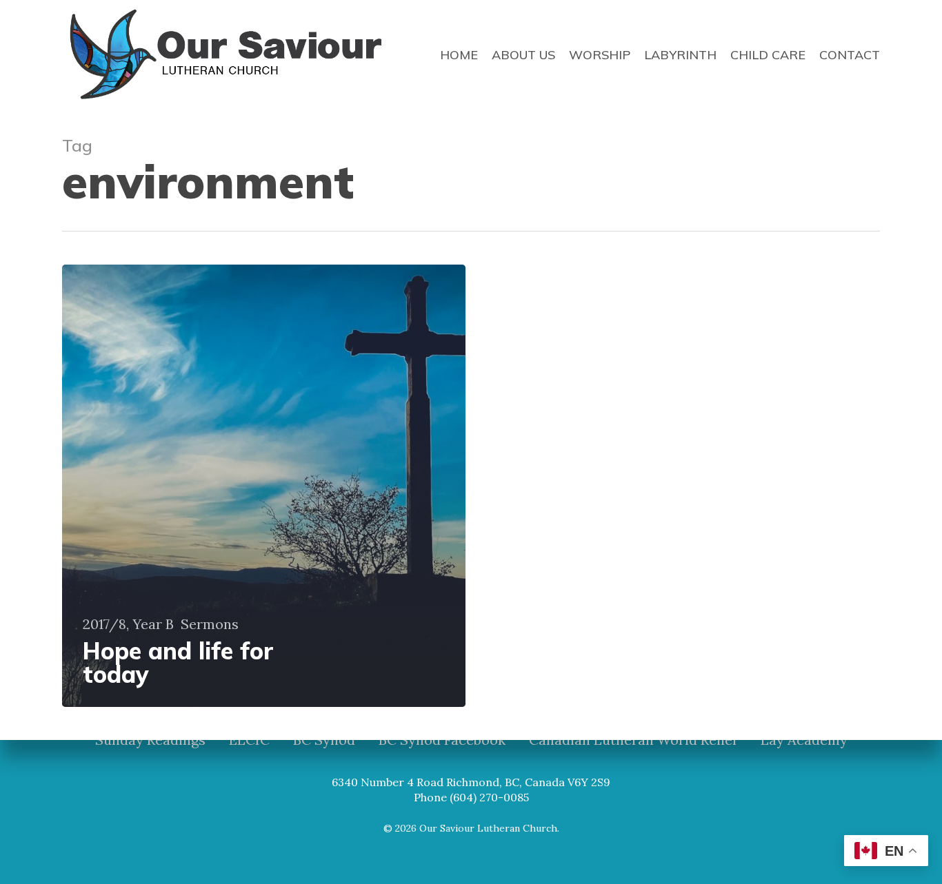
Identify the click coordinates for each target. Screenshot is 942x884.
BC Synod (324, 740)
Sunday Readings (150, 740)
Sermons (210, 624)
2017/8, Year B (128, 624)
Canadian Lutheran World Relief (633, 740)
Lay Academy (804, 740)
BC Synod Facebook (442, 740)
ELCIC (249, 740)
